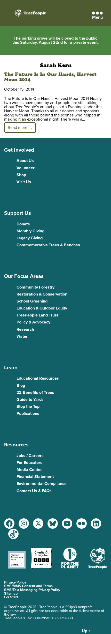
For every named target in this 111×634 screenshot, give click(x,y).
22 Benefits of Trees (35, 392)
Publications (28, 413)
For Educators (29, 462)
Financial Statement (35, 476)
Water (22, 336)
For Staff (11, 597)
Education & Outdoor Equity (42, 308)
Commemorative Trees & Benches (48, 245)
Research (25, 329)
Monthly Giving (30, 231)
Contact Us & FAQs (34, 490)
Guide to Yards (30, 399)
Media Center (29, 469)
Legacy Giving (30, 238)
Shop (21, 175)
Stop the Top (28, 406)
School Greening (32, 301)
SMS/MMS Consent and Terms (28, 586)
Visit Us (24, 182)
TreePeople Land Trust (37, 315)
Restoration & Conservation (42, 294)
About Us (25, 160)
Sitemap (10, 593)
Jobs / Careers (30, 455)
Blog (21, 385)
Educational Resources (38, 378)
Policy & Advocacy (33, 322)
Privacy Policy (15, 582)
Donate (23, 224)
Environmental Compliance (42, 483)
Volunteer (26, 168)
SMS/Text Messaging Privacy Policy (32, 590)
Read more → (20, 127)
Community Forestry (35, 287)
